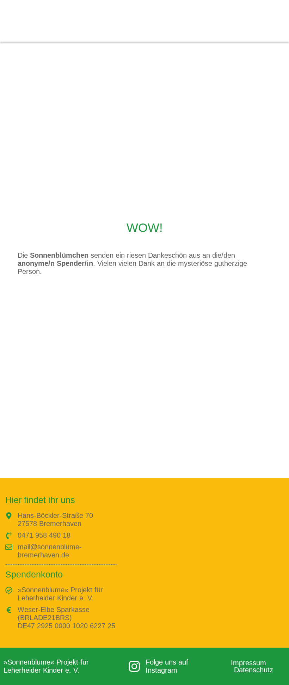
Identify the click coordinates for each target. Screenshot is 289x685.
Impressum (248, 662)
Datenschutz (253, 669)
